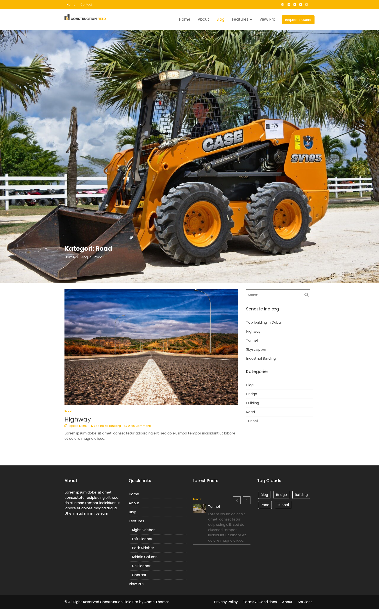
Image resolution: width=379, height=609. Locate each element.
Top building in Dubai (263, 322)
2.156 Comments (140, 426)
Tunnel (252, 340)
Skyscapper (256, 349)
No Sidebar (141, 565)
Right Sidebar (143, 529)
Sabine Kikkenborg (107, 426)
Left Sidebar (142, 538)
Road (68, 411)
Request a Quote (298, 20)
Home (71, 4)
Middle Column (144, 556)
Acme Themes (157, 601)
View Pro (267, 19)
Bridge (251, 393)
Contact (86, 4)
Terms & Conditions (260, 601)
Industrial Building (261, 358)
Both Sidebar (143, 547)
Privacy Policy (226, 601)
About (203, 19)
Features (240, 19)
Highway (77, 419)
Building (252, 402)
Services (305, 601)
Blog (220, 19)
